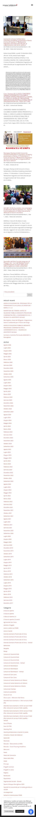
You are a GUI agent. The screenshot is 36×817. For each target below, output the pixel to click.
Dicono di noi (14, 165)
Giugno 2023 (7, 455)
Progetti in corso (9, 770)
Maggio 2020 (7, 542)
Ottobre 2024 (8, 409)
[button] (29, 295)
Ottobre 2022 (8, 478)
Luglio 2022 (7, 487)
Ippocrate (7, 738)
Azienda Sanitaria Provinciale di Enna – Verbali (18, 642)
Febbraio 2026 (8, 362)
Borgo (5, 651)
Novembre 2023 (8, 441)
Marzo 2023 (7, 464)
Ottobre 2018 (8, 577)
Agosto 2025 (7, 380)
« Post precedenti (9, 292)
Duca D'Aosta (8, 723)
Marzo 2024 (7, 429)
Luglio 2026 (7, 348)
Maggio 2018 (7, 588)
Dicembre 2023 (8, 438)
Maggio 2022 (7, 493)
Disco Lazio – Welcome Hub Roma (14, 698)
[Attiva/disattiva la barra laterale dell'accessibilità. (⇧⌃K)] (31, 812)
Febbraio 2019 (8, 574)
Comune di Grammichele (11, 654)
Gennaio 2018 (8, 600)
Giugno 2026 (7, 351)
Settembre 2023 (8, 446)
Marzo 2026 (7, 359)
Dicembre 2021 (8, 507)
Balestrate (7, 645)
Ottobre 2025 (8, 374)
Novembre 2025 (8, 371)
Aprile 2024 (7, 426)
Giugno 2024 (7, 420)
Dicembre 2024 (8, 403)
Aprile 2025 (7, 391)
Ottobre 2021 (8, 513)
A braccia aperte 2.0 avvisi (12, 619)
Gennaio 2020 (8, 545)
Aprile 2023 (7, 461)
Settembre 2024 (8, 412)
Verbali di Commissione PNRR (13, 795)
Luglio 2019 (7, 559)
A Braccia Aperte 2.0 (10, 616)
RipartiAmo (7, 778)
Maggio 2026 (7, 354)
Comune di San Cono (10, 674)
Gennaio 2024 (8, 435)
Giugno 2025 (7, 385)
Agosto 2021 (7, 519)
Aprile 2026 (7, 356)
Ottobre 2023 (8, 443)
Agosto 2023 (7, 449)
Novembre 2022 (8, 475)
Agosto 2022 (7, 484)
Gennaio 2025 (8, 400)
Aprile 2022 (7, 496)
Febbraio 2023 (8, 467)
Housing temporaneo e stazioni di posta (16, 732)
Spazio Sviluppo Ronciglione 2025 (14, 784)
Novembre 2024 (8, 406)
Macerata (6, 741)
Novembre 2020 (8, 530)
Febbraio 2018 (8, 597)
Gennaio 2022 (8, 504)
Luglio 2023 (7, 452)
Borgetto (6, 648)
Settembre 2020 (8, 533)
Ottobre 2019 (8, 554)
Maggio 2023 (7, 458)
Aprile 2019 (7, 568)
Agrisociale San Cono (10, 622)
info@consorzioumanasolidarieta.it (16, 47)
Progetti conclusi (9, 767)
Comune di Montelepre (11, 666)
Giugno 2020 (7, 539)
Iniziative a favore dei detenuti (13, 735)
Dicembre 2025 (8, 368)
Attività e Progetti (9, 625)
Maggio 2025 (7, 388)
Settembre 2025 (8, 377)
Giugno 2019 (7, 562)
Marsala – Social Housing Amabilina (15, 747)
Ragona (6, 773)
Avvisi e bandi (8, 631)
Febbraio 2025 (8, 397)
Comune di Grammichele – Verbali (14, 663)
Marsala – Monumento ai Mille (13, 744)
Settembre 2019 (8, 557)
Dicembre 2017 (8, 603)
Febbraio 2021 (8, 525)
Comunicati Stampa (16, 105)
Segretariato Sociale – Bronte (12, 781)
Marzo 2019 (7, 571)
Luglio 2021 (7, 522)
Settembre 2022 (8, 481)
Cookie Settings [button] (9, 811)
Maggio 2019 (7, 565)
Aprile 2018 (7, 591)
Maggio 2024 (7, 423)
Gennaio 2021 (8, 528)
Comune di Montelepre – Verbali (14, 671)
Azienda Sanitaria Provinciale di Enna (15, 634)
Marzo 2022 (7, 499)
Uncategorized (8, 792)
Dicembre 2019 (8, 548)
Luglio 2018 (7, 583)
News (9, 270)
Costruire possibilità (10, 692)
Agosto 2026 (7, 345)
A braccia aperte (9, 611)
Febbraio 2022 (8, 501)
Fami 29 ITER (7, 726)
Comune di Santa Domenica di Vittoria (15, 680)
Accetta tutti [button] (19, 811)
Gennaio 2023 (8, 470)
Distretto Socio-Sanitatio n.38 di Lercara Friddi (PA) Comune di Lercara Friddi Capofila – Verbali (18, 718)
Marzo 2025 (7, 394)
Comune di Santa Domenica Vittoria (15, 686)
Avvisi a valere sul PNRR (11, 628)
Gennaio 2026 (8, 365)
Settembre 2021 (8, 516)
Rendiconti (7, 776)
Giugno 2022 (7, 490)
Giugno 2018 (7, 586)
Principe (6, 764)
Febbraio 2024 (8, 432)
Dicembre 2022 (8, 472)
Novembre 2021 (8, 510)
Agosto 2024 (7, 414)
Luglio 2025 (7, 383)
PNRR (5, 761)
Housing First (8, 729)
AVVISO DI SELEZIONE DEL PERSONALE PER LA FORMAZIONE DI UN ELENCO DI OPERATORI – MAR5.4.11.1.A (18, 305)
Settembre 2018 (8, 580)
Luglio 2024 (7, 417)
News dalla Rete (9, 758)
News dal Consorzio (16, 49)
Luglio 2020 (7, 536)
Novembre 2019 (8, 551)
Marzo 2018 (7, 594)
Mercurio (6, 749)
